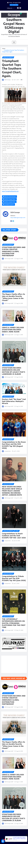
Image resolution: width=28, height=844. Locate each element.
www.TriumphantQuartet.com (10, 191)
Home (3, 48)
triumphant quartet (9, 204)
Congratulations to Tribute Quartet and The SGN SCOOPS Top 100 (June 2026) (14, 578)
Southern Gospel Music (10, 199)
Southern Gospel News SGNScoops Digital (14, 26)
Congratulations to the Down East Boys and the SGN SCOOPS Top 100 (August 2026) (14, 445)
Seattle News (10, 841)
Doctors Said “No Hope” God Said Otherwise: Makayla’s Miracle (14, 401)
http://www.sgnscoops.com (17, 217)
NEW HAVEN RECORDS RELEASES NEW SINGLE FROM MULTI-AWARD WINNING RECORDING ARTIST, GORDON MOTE (12, 491)
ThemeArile (18, 841)
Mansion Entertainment (10, 196)
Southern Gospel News (9, 201)
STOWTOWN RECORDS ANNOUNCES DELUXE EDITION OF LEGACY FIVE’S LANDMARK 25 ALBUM (13, 371)
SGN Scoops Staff (9, 258)
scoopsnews (8, 451)
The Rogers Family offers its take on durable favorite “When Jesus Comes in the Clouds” (13, 297)
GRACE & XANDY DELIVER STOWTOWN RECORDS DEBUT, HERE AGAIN (13, 329)
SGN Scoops (8, 79)
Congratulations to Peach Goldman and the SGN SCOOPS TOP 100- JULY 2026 (14, 536)
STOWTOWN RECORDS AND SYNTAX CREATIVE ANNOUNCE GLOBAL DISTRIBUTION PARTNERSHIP (13, 251)
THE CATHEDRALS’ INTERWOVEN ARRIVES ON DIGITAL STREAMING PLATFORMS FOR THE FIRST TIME (13, 623)
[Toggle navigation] (14, 42)
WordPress (22, 839)
